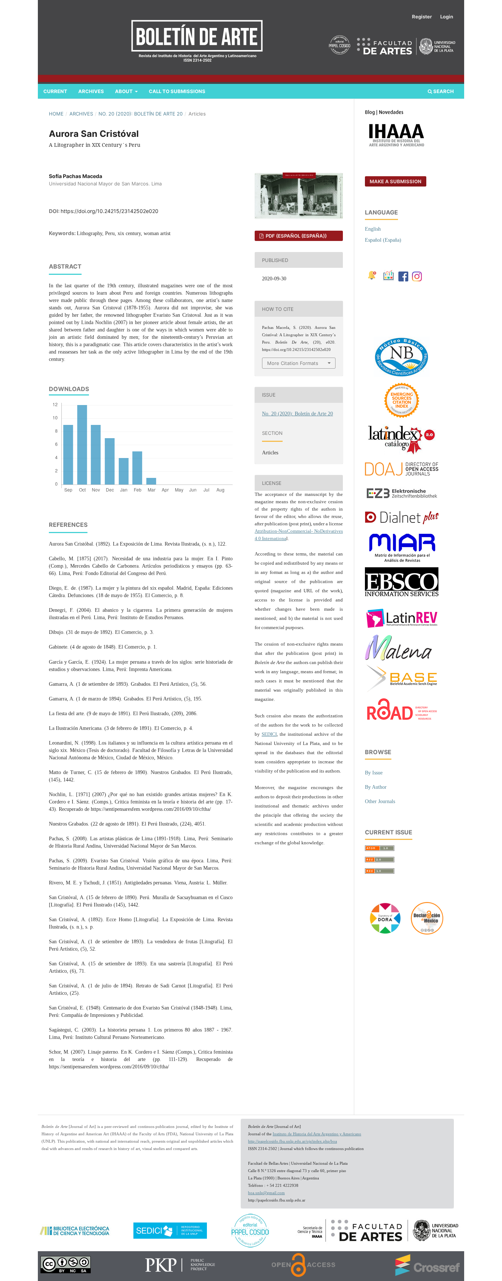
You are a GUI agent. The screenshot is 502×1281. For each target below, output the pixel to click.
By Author (376, 787)
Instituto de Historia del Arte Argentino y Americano (317, 1134)
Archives (91, 91)
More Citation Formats (292, 363)
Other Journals (380, 801)
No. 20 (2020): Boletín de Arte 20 (140, 114)
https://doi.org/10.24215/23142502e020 (109, 211)
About (124, 91)
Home (56, 114)
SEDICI (269, 734)
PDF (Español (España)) (296, 236)
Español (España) (383, 240)
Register (422, 16)
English (373, 229)
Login (446, 16)
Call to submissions (177, 91)
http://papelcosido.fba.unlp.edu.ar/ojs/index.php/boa (292, 1141)
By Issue (374, 773)
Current (55, 91)
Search (443, 91)
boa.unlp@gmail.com (266, 1193)
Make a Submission (396, 181)
